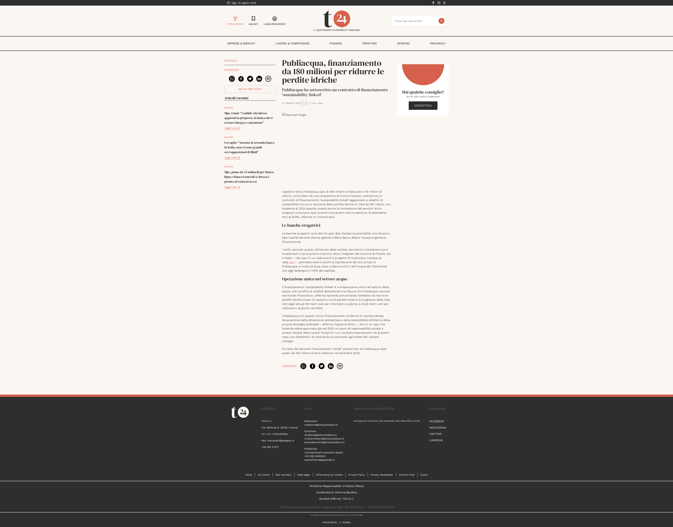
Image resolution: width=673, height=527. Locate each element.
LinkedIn (436, 440)
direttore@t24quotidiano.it (320, 434)
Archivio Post (407, 474)
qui (291, 262)
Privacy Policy (356, 474)
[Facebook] (433, 2)
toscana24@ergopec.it (280, 440)
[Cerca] (441, 21)
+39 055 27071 (270, 447)
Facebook (436, 421)
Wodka (346, 522)
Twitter (435, 434)
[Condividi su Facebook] (240, 78)
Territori (369, 43)
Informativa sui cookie (329, 474)
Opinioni (403, 43)
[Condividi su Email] (268, 78)
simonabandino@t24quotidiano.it (324, 442)
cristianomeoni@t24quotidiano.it (324, 438)
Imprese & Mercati (241, 43)
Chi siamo (264, 474)
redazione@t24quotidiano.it (321, 424)
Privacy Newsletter (382, 474)
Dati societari (284, 474)
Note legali (303, 474)
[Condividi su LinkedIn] (259, 78)
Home (248, 474)
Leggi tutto (230, 128)
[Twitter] (444, 2)
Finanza (335, 43)
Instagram (437, 427)
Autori (424, 474)
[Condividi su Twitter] (250, 78)
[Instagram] (438, 2)
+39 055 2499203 (314, 456)
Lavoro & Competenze (293, 43)
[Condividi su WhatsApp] (231, 78)
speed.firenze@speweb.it (319, 459)
